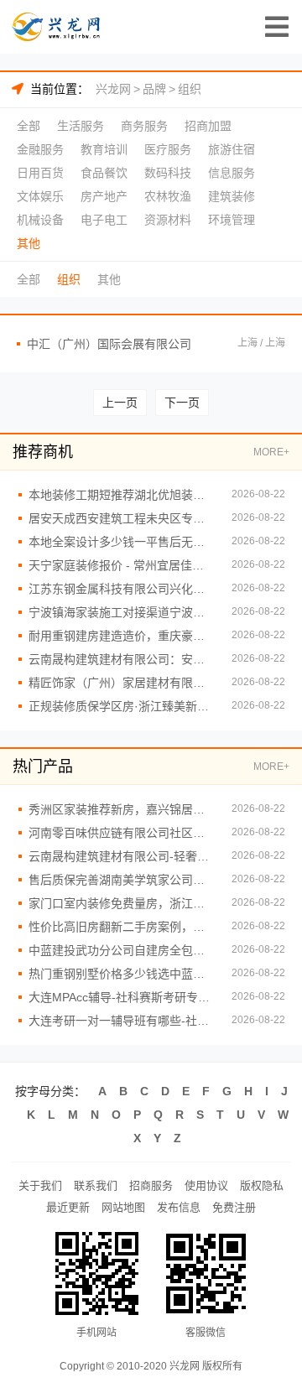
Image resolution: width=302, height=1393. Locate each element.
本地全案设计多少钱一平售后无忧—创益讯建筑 (122, 541)
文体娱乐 (40, 196)
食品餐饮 (104, 172)
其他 (28, 243)
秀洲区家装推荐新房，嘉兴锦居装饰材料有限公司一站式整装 (122, 809)
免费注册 (234, 1207)
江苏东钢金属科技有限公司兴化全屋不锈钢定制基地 (122, 588)
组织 (189, 89)
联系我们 (95, 1185)
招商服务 (151, 1185)
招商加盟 (208, 126)
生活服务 (80, 126)
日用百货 (40, 172)
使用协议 (206, 1185)
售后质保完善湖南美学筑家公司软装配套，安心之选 (122, 879)
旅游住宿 (231, 149)
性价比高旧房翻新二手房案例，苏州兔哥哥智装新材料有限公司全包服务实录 (122, 926)
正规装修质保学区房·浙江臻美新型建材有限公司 (122, 706)
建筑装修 (231, 196)
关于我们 (40, 1185)
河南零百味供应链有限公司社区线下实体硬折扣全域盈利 (122, 832)
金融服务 (40, 149)
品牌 (154, 89)
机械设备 (40, 219)
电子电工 (104, 219)
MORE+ (271, 452)
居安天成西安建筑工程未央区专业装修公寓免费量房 (122, 518)
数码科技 (167, 172)
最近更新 (68, 1207)
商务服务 (144, 126)
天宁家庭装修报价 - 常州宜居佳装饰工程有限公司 (122, 565)
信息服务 (231, 172)
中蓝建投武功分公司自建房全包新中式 (122, 950)
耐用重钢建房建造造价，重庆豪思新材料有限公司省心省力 (122, 635)
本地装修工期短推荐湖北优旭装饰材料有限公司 (122, 495)
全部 (28, 126)
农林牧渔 (167, 196)
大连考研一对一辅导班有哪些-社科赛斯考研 (122, 1020)
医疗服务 (167, 149)
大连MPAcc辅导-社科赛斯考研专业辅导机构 (122, 997)
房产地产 (104, 196)
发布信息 (178, 1207)
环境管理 (231, 219)
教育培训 (104, 149)
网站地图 (123, 1207)
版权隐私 (262, 1185)
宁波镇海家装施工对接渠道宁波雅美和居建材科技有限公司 (122, 612)
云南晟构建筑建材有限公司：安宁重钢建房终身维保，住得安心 (122, 659)
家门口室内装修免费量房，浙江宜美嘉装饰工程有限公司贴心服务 (122, 903)
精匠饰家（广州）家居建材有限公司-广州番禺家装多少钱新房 (122, 682)
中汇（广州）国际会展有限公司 (109, 344)
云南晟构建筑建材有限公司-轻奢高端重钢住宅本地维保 (122, 856)
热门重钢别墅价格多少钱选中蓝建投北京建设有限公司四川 (122, 973)
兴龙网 (113, 89)
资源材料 (167, 219)
